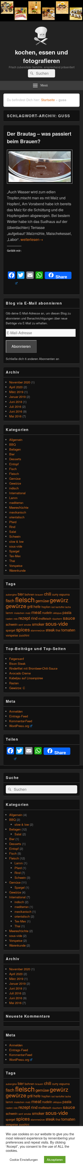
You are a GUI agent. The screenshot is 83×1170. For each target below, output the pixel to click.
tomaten (68, 630)
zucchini (24, 635)
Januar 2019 (17, 396)
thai (58, 630)
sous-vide (15, 546)
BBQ (12, 444)
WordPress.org (19, 726)
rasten (9, 618)
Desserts (15, 459)
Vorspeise (15, 565)
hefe (37, 606)
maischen (19, 613)
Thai (12, 561)
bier (21, 593)
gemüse (42, 600)
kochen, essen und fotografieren (41, 56)
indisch (14, 488)
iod (53, 607)
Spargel (14, 551)
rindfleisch (44, 618)
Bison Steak (17, 663)
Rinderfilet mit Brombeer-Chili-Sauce (33, 668)
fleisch (25, 599)
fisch (10, 600)
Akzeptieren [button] (55, 1159)
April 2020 (16, 387)
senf (20, 624)
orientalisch (16, 517)
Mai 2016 (15, 416)
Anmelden (16, 711)
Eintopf (14, 464)
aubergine (11, 594)
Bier (12, 454)
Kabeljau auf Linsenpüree (26, 678)
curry (55, 594)
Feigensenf (16, 658)
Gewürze (15, 483)
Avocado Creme (20, 673)
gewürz (59, 600)
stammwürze (38, 630)
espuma (64, 594)
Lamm (13, 498)
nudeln (47, 612)
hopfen (46, 607)
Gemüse (15, 478)
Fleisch (14, 473)
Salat (12, 531)
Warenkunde (17, 570)
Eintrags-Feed (18, 716)
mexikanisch (17, 512)
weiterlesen (32, 239)
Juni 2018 (15, 402)
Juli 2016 (15, 406)
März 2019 (16, 392)
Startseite (48, 99)
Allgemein (15, 439)
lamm (9, 613)
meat (36, 612)
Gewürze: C (17, 688)
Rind (12, 527)
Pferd (12, 522)
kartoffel (60, 607)
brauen (39, 594)
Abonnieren (21, 346)
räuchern (57, 618)
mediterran (16, 502)
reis (16, 618)
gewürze (16, 606)
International (17, 493)
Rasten (14, 683)
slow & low (16, 541)
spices (23, 629)
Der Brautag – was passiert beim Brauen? (39, 137)
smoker (38, 624)
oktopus (57, 613)
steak (50, 630)
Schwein (15, 536)
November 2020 (19, 382)
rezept (24, 618)
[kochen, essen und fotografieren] (41, 20)
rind (34, 618)
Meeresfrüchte (18, 507)
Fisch (13, 469)
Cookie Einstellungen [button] (24, 1159)
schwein (12, 624)
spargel (10, 630)
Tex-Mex (15, 556)
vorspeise (12, 635)
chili (47, 594)
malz (27, 613)
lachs (68, 607)
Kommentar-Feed (20, 721)
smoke (27, 624)
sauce (69, 618)
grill (30, 606)
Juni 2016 (15, 411)
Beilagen (15, 449)
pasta (66, 612)
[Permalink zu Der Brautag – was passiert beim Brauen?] (39, 185)
